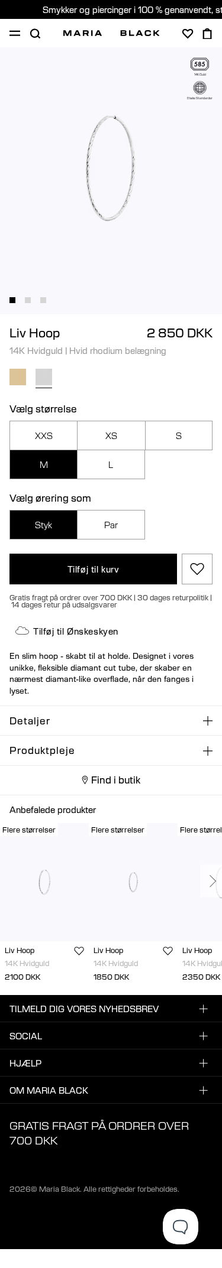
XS (111, 435)
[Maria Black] (111, 33)
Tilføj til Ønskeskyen (75, 631)
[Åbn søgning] (35, 33)
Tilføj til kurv (93, 569)
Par (111, 524)
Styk (43, 524)
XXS (44, 435)
